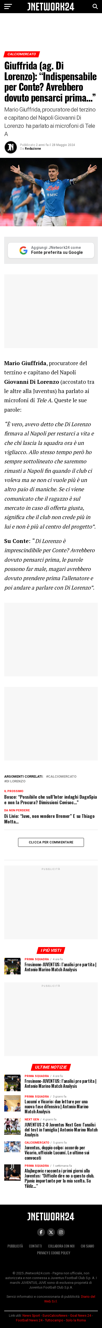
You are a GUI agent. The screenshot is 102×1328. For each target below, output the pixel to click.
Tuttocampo (54, 1320)
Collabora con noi (61, 1246)
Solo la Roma (76, 1320)
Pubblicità (15, 1246)
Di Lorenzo (15, 781)
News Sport (31, 1315)
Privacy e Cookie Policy (53, 1252)
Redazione (33, 148)
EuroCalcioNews (55, 1315)
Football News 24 (29, 1320)
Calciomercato (62, 776)
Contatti (35, 1246)
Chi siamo (87, 1246)
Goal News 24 (80, 1315)
